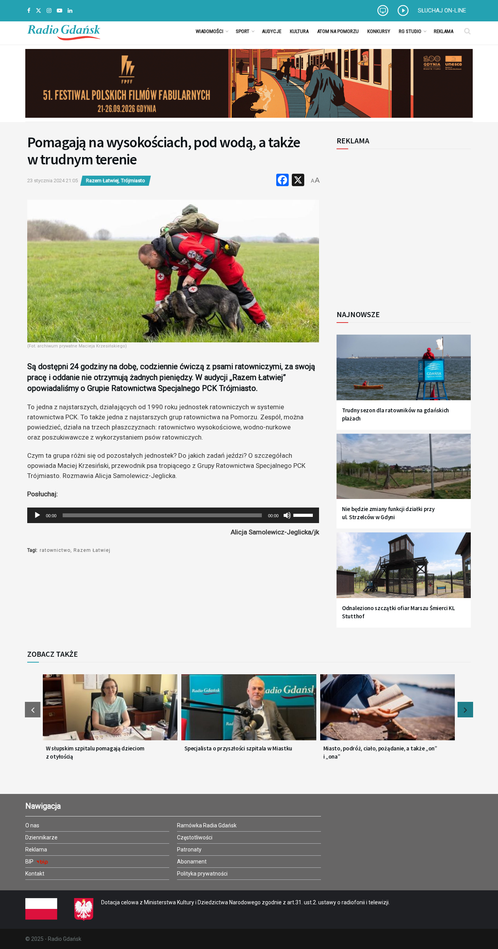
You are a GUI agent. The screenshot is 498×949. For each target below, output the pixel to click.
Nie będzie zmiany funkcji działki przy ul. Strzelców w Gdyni (388, 513)
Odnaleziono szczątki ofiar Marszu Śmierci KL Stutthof (398, 612)
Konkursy (378, 31)
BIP (30, 861)
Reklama (443, 31)
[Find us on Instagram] (49, 10)
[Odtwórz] (37, 515)
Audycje (271, 31)
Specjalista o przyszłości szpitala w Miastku (238, 748)
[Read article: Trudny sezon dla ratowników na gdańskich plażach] (404, 372)
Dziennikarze (41, 837)
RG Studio (410, 31)
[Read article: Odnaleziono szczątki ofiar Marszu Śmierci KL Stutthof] (404, 569)
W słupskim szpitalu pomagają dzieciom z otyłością (95, 752)
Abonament (192, 861)
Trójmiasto (133, 180)
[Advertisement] (401, 225)
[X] (298, 181)
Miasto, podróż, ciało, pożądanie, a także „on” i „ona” (380, 752)
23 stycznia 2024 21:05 (52, 180)
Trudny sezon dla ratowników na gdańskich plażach (395, 414)
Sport (242, 31)
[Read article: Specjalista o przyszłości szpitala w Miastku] (248, 712)
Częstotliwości (194, 837)
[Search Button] (467, 31)
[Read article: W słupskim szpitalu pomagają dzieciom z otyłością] (110, 712)
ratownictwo (55, 550)
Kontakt (34, 873)
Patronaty (189, 849)
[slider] (304, 515)
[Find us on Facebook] (28, 10)
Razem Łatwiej (102, 180)
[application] (173, 515)
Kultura (299, 31)
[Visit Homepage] (63, 31)
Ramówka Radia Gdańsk (207, 825)
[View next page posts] (465, 709)
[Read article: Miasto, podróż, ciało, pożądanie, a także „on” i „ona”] (387, 712)
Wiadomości (209, 31)
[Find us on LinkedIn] (70, 10)
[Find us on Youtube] (59, 10)
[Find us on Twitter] (38, 10)
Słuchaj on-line (442, 10)
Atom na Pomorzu (338, 31)
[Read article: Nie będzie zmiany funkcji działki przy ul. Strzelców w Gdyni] (404, 471)
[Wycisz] (287, 515)
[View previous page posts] (32, 709)
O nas (32, 825)
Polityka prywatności (202, 873)
